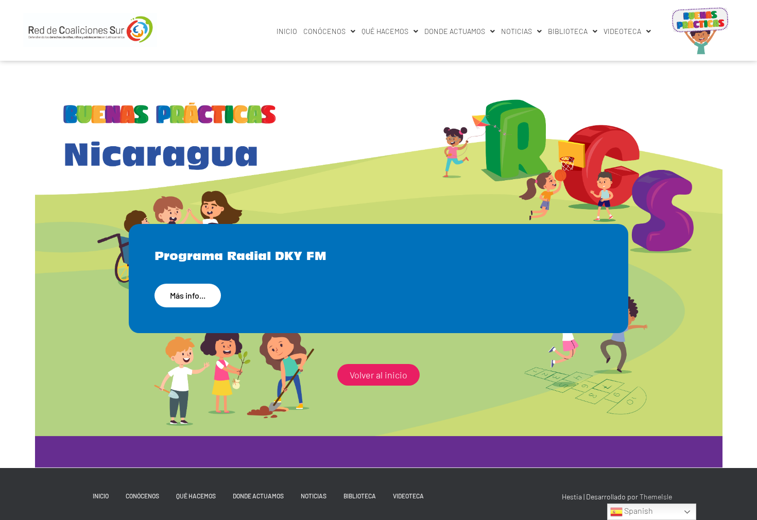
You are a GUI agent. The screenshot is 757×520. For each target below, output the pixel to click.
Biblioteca (568, 31)
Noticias (516, 31)
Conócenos (324, 31)
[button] (329, 31)
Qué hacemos (385, 31)
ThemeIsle (656, 496)
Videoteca (622, 31)
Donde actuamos (454, 31)
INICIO (287, 31)
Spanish (638, 510)
